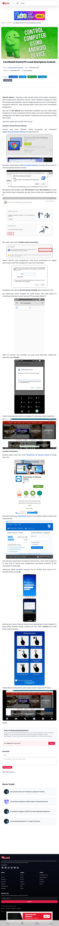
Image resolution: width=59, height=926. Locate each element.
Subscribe (29, 901)
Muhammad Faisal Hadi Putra (15, 67)
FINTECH (3, 884)
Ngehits (22, 881)
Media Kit (14, 908)
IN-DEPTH (3, 879)
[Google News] (2, 867)
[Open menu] (17, 3)
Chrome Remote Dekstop (16, 132)
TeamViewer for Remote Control (37, 455)
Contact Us (8, 908)
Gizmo (21, 875)
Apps (21, 886)
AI (1, 875)
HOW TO (9, 22)
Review (22, 877)
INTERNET (3, 888)
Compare (42, 879)
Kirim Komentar (7, 767)
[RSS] (18, 867)
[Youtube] (15, 867)
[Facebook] (5, 867)
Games (21, 888)
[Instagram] (8, 867)
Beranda (3, 22)
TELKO (2, 877)
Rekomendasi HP (43, 877)
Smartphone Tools (43, 875)
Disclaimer (19, 908)
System (22, 3)
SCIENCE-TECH (4, 886)
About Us (3, 908)
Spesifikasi (42, 881)
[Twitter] (11, 867)
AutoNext (22, 884)
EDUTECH (3, 881)
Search (41, 884)
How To (22, 879)
